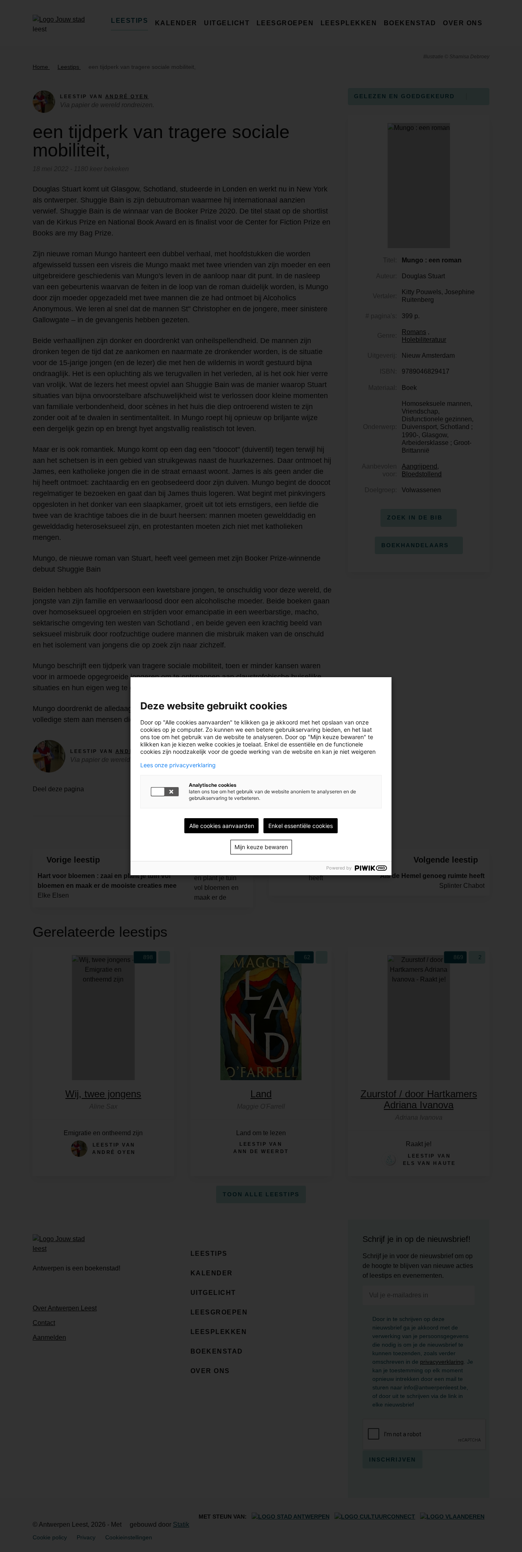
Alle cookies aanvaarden (221, 825)
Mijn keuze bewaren (261, 846)
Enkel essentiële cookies (300, 825)
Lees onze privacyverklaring (178, 765)
